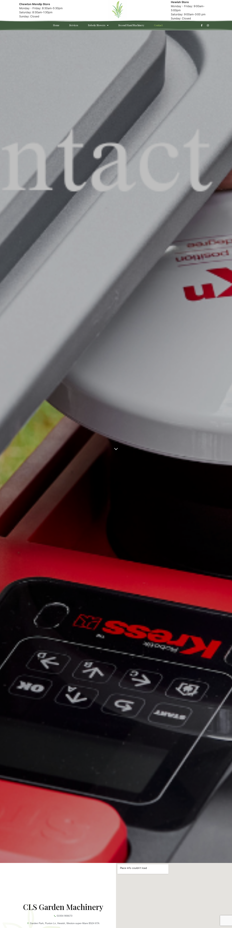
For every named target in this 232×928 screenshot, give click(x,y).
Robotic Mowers (96, 25)
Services (73, 25)
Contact (158, 25)
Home (56, 25)
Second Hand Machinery (131, 25)
